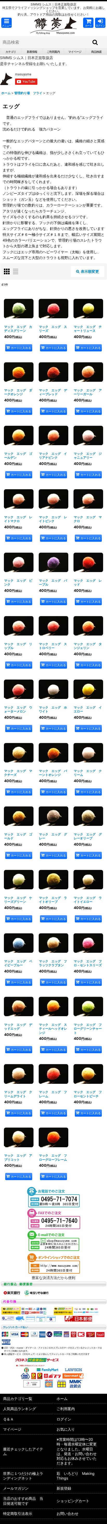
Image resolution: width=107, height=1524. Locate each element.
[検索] (95, 42)
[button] (6, 23)
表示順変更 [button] (90, 271)
